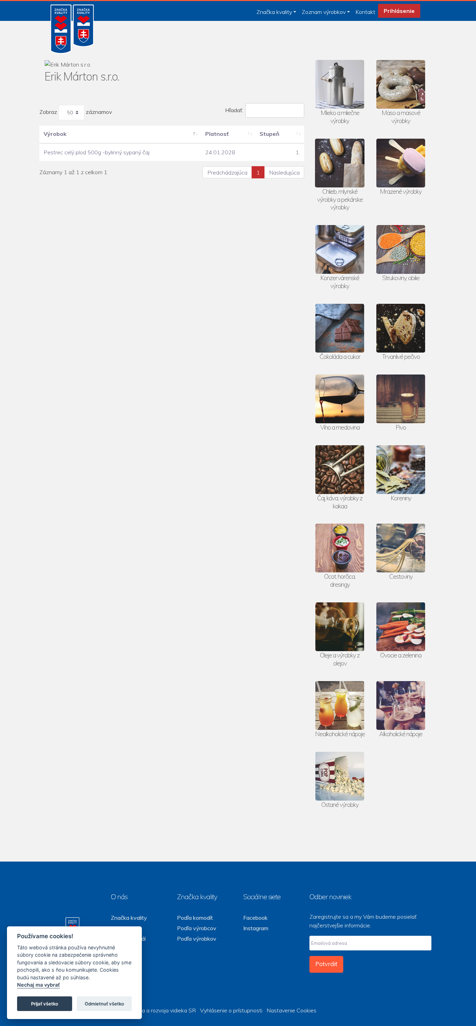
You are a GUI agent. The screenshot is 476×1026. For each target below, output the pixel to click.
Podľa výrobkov (196, 938)
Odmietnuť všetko (104, 1003)
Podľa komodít (195, 917)
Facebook (255, 917)
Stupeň (269, 133)
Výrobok (55, 133)
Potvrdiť (326, 963)
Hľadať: (234, 110)
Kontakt (365, 11)
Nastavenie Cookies (291, 1010)
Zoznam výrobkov (324, 11)
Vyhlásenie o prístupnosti (231, 1010)
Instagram (255, 928)
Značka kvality (274, 11)
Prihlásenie (399, 10)
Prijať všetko (44, 1003)
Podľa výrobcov (196, 928)
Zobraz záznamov (75, 111)
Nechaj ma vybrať (38, 985)
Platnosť (217, 133)
